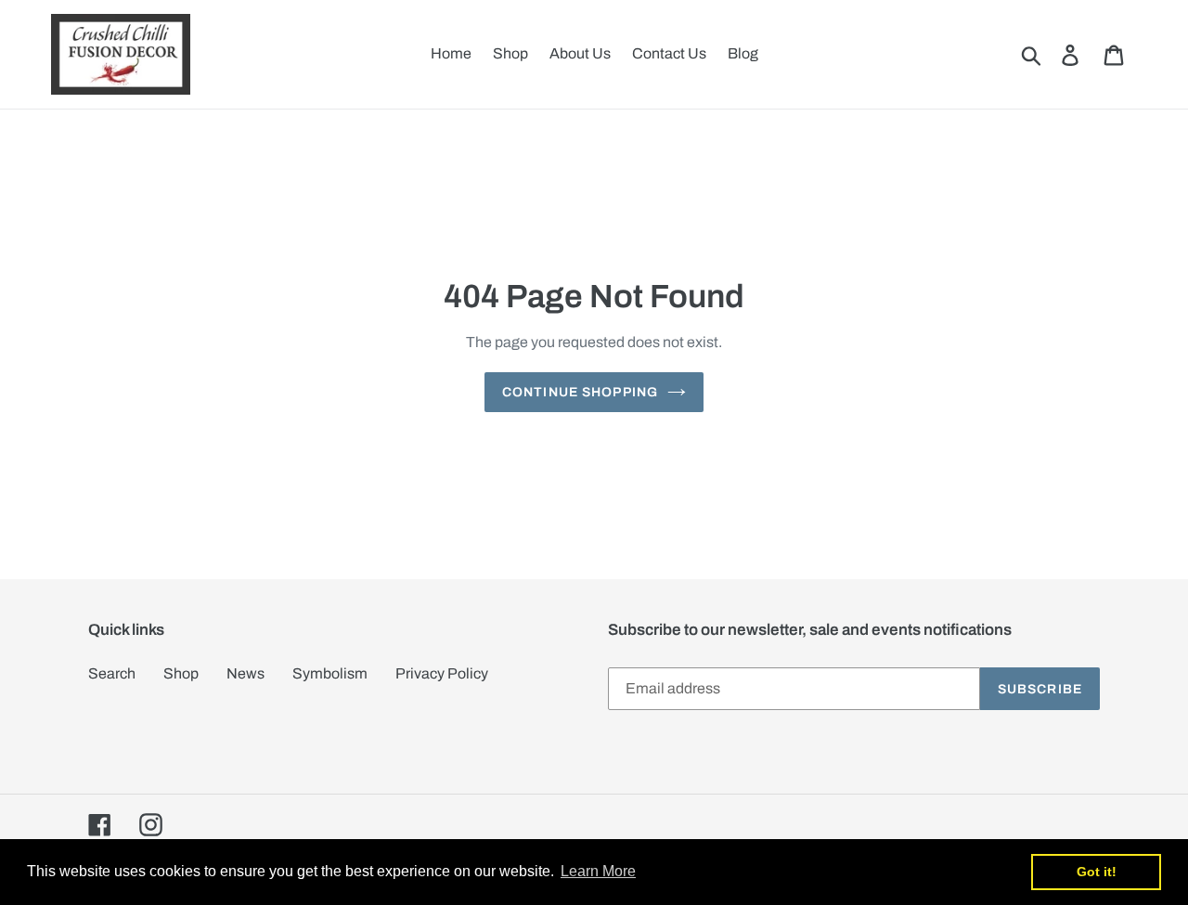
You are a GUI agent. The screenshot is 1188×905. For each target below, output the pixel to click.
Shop (181, 673)
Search (112, 673)
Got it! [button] (1097, 871)
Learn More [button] (598, 871)
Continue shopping (580, 392)
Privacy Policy (441, 673)
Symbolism (330, 673)
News (245, 673)
